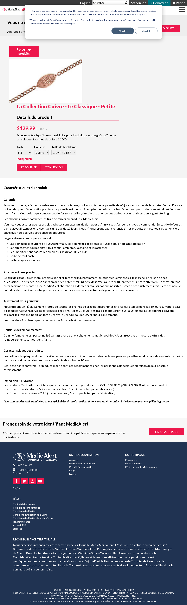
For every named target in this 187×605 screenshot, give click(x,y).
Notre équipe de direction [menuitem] (82, 463)
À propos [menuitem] (73, 460)
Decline (146, 31)
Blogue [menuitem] (72, 474)
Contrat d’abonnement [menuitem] (24, 504)
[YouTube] (40, 481)
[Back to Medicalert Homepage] (14, 10)
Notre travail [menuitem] (135, 454)
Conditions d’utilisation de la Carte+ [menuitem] (31, 514)
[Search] (126, 3)
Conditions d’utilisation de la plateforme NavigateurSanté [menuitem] (33, 520)
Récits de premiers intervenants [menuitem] (141, 467)
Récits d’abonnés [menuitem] (133, 463)
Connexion (54, 167)
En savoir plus (166, 431)
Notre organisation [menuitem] (84, 454)
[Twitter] (24, 481)
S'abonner (28, 167)
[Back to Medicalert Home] (37, 458)
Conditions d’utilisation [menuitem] (24, 511)
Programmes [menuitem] (131, 460)
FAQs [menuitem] (72, 470)
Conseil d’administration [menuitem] (81, 467)
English (85, 3)
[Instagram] (32, 481)
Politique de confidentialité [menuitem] (26, 507)
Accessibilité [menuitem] (19, 525)
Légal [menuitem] (17, 499)
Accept (123, 31)
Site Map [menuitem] (17, 528)
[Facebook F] (16, 481)
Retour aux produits (24, 51)
